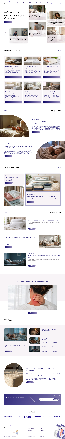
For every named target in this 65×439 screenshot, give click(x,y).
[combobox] (56, 3)
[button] (3, 294)
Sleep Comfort (39, 2)
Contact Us (42, 430)
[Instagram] (33, 436)
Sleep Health (46, 2)
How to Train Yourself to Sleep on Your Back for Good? (32, 281)
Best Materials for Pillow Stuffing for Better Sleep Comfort (44, 220)
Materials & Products (21, 2)
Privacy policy (42, 436)
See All (59, 50)
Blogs (41, 428)
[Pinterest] (34, 436)
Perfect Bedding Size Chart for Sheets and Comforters (41, 196)
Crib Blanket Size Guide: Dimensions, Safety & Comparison (11, 179)
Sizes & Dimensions (30, 2)
